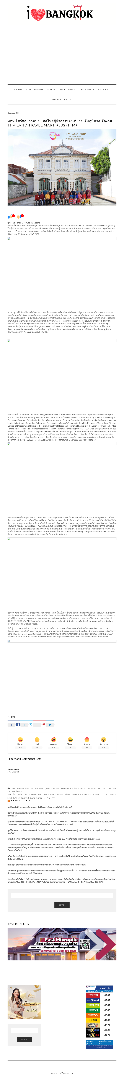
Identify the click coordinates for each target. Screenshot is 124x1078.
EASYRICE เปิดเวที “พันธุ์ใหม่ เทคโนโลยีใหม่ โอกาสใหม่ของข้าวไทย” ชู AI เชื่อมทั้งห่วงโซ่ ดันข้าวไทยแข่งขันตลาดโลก (54, 839)
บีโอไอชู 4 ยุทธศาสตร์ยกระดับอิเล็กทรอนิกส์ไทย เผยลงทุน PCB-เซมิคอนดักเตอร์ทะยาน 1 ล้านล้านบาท (47, 865)
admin (16, 769)
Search (62, 905)
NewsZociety (21, 800)
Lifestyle (73, 90)
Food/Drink (104, 90)
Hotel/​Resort (88, 90)
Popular (56, 99)
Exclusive (52, 90)
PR (65, 99)
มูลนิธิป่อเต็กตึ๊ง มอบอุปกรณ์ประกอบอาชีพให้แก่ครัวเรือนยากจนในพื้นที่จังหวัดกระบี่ (40, 807)
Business (38, 90)
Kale (53, 1073)
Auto (28, 90)
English (18, 90)
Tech (62, 90)
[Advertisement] (62, 57)
